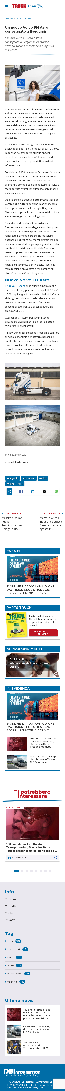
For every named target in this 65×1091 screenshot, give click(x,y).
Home (9, 18)
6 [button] (41, 870)
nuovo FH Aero (16, 285)
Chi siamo (11, 899)
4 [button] (32, 870)
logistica (15, 981)
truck (13, 941)
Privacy (10, 920)
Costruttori (24, 18)
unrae (14, 965)
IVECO (14, 957)
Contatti (10, 906)
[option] (32, 835)
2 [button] (22, 870)
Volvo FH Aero (15, 483)
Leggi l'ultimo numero (43, 633)
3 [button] (27, 870)
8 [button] (50, 870)
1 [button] (16, 870)
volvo (43, 478)
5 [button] (36, 870)
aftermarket (18, 973)
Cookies (10, 913)
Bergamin (13, 478)
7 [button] (46, 870)
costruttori (29, 478)
